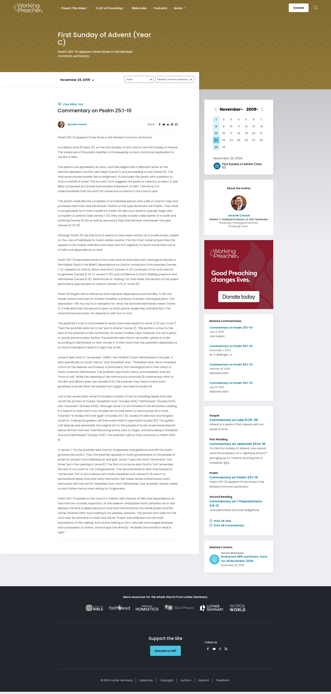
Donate (298, 8)
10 (231, 126)
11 (239, 126)
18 (238, 133)
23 (223, 140)
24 (231, 140)
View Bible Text (72, 104)
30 (223, 147)
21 (261, 133)
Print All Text (222, 521)
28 (261, 140)
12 (246, 126)
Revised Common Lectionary (172, 79)
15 (216, 133)
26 (246, 140)
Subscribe (146, 680)
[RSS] (226, 648)
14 (261, 126)
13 (253, 126)
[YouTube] (214, 648)
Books (178, 8)
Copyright (166, 680)
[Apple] (220, 648)
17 (231, 133)
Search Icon (316, 7)
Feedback (223, 680)
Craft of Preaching (109, 8)
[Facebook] (208, 648)
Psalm (129, 79)
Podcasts (160, 8)
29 (216, 147)
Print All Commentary (228, 525)
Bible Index (139, 8)
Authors (185, 680)
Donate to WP (165, 651)
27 (253, 140)
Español (203, 680)
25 (238, 140)
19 (246, 133)
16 (223, 133)
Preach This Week (74, 8)
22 (216, 140)
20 (253, 133)
